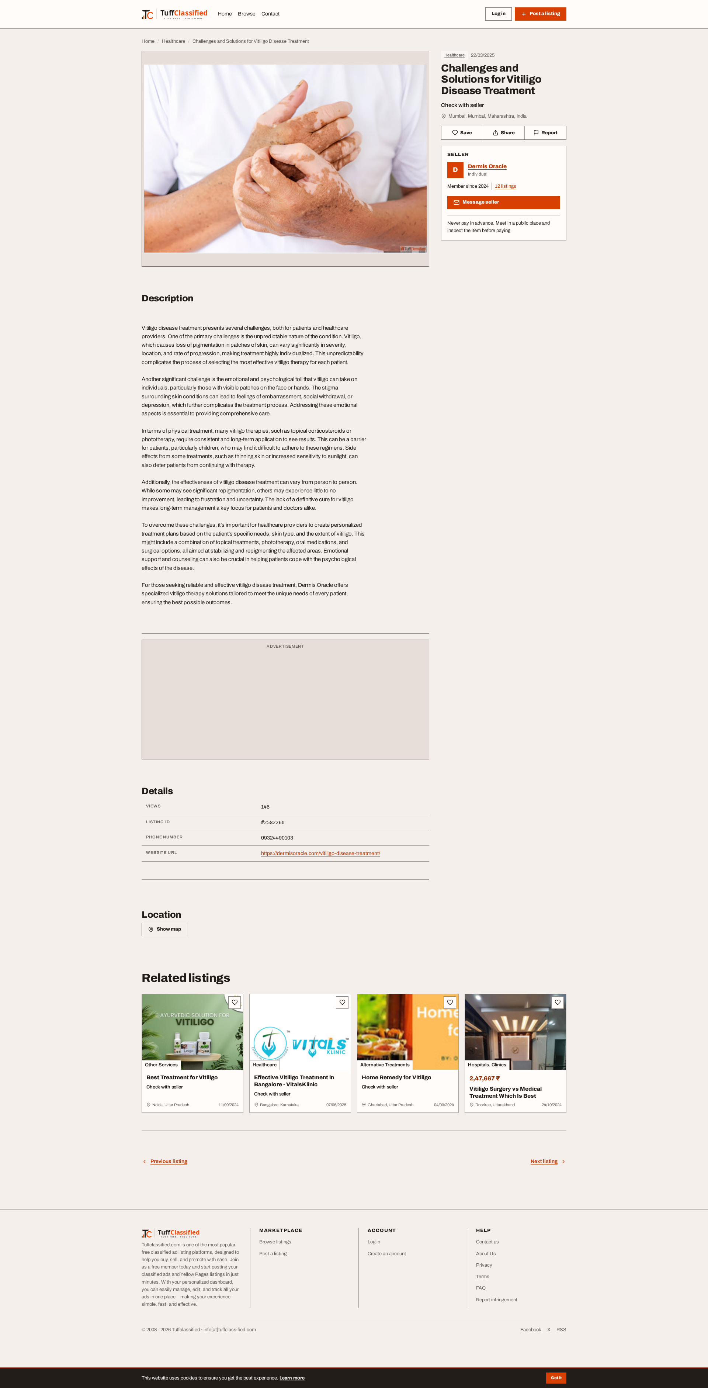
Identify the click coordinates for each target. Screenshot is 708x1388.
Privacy (484, 1265)
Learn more (292, 1378)
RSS (561, 1329)
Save (466, 132)
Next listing (544, 1161)
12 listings (505, 186)
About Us (486, 1253)
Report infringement (496, 1299)
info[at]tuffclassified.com (230, 1329)
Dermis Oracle (487, 166)
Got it (556, 1377)
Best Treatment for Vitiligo (182, 1077)
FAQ (481, 1288)
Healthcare (454, 55)
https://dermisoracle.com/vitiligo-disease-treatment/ (320, 853)
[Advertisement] (285, 703)
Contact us (487, 1242)
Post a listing (273, 1253)
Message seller (480, 202)
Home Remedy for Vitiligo (396, 1077)
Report (549, 132)
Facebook (530, 1329)
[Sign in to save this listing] (234, 1002)
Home (225, 14)
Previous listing (168, 1161)
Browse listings (275, 1242)
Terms (482, 1276)
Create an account (387, 1253)
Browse (247, 14)
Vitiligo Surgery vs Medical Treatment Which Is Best (505, 1092)
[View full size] (285, 159)
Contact (270, 14)
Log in (499, 13)
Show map (169, 929)
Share (508, 132)
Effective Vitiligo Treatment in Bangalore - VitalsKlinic (294, 1080)
